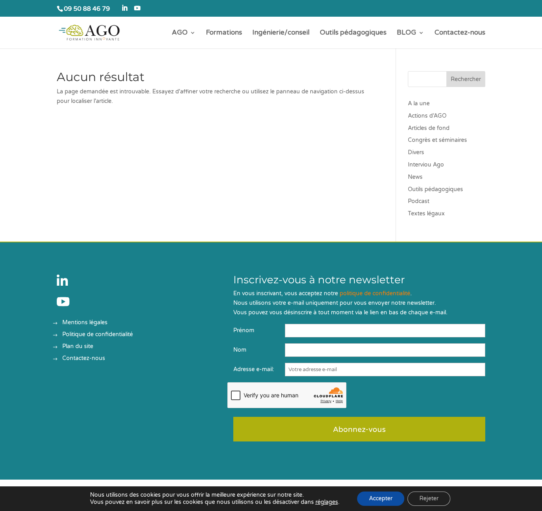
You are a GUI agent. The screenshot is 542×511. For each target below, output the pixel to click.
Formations (224, 33)
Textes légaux (426, 213)
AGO (180, 33)
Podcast (418, 201)
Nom (239, 349)
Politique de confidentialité (97, 335)
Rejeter (428, 498)
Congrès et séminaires (437, 140)
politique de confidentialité (375, 293)
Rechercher (466, 79)
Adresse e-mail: (253, 369)
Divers (416, 152)
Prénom (243, 330)
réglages (326, 502)
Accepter (380, 498)
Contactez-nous (459, 33)
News (415, 177)
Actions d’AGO (427, 115)
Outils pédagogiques (353, 33)
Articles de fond (429, 128)
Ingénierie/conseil (280, 33)
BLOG (406, 33)
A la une (419, 103)
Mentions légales (85, 323)
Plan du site (77, 347)
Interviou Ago (426, 164)
